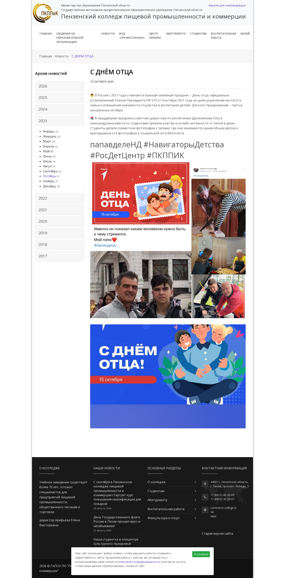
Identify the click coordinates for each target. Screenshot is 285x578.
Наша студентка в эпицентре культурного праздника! (115, 541)
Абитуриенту (176, 33)
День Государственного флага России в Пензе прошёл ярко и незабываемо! (116, 521)
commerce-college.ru (224, 508)
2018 (43, 244)
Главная (46, 33)
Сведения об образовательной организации (69, 38)
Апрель (48, 146)
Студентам (198, 33)
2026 (43, 86)
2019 (43, 233)
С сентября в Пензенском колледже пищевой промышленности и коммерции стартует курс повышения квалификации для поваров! (117, 493)
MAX (213, 516)
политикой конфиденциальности (139, 562)
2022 (43, 198)
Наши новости (106, 468)
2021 (43, 209)
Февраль (50, 136)
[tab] (59, 86)
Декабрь (49, 186)
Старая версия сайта (217, 533)
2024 (43, 109)
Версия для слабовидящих (227, 5)
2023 (43, 120)
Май (46, 151)
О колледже (157, 482)
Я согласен (201, 554)
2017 (43, 256)
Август (48, 166)
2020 (43, 221)
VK (212, 512)
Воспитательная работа (223, 36)
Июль (47, 161)
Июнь (47, 156)
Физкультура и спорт (164, 518)
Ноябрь (48, 181)
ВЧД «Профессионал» (132, 36)
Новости (108, 33)
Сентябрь (50, 171)
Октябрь (49, 176)
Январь (48, 131)
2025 (43, 97)
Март (47, 141)
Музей (245, 33)
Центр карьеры (155, 36)
